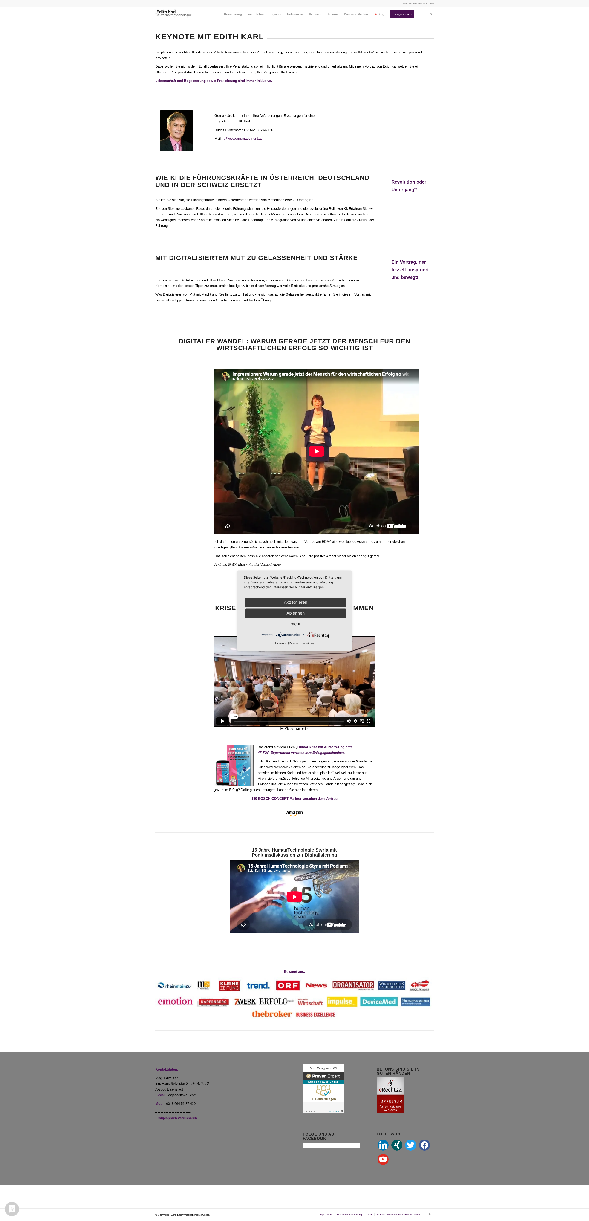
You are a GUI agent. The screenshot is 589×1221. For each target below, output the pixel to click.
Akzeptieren (295, 602)
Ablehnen (295, 613)
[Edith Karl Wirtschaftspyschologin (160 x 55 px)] (173, 14)
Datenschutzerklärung (301, 643)
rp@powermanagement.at (242, 138)
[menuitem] (233, 14)
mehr (296, 623)
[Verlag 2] (294, 813)
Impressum (281, 643)
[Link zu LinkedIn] (430, 14)
